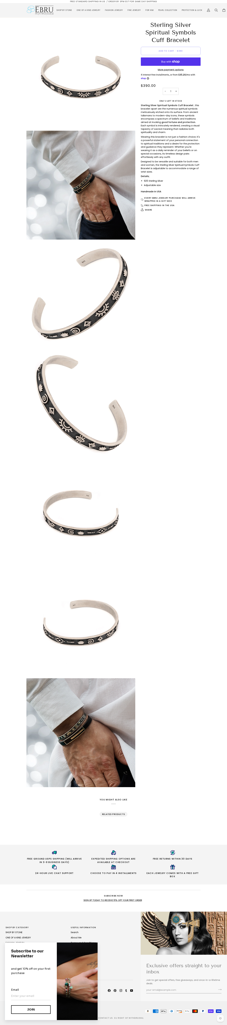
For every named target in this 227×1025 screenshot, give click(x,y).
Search (74, 932)
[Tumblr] (126, 990)
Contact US (105, 1018)
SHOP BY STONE (14, 932)
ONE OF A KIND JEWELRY (18, 937)
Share (148, 209)
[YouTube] (131, 990)
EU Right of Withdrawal (129, 1018)
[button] (64, 10)
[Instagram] (121, 990)
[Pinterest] (115, 990)
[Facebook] (109, 990)
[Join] (218, 989)
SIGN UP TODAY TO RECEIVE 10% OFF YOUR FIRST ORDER (113, 900)
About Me (76, 937)
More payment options (171, 69)
